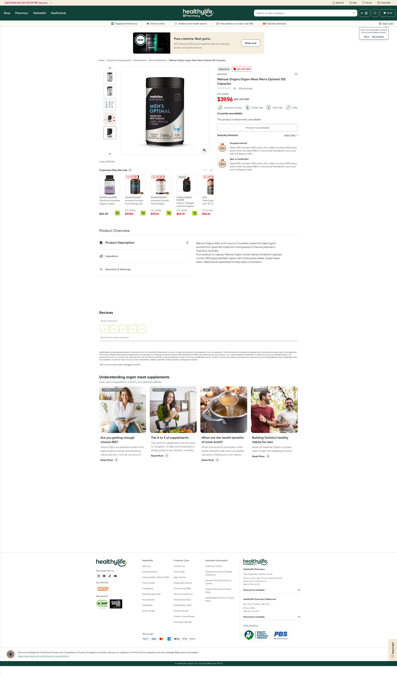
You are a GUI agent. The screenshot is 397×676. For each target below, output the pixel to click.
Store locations (250, 625)
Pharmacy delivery (183, 622)
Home (101, 60)
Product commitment (184, 616)
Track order (179, 571)
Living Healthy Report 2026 (155, 577)
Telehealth (147, 605)
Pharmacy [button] (21, 13)
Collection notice (213, 566)
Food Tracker (148, 583)
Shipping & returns (183, 583)
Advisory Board (149, 571)
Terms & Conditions (183, 594)
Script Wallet (148, 611)
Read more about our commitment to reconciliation (43, 656)
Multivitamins (140, 60)
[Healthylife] (198, 13)
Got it (366, 36)
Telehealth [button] (39, 13)
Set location (378, 36)
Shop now (43, 3)
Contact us (179, 566)
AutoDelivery (148, 599)
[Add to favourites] (296, 74)
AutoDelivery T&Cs (183, 605)
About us (146, 566)
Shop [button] (7, 13)
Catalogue (147, 588)
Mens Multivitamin (158, 60)
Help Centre (180, 577)
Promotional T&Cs (182, 599)
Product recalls (181, 611)
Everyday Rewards (151, 594)
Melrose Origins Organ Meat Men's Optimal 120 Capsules (197, 60)
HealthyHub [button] (58, 13)
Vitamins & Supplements (119, 60)
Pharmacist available (254, 590)
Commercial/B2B (182, 588)
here (129, 364)
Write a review (246, 88)
